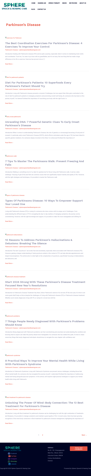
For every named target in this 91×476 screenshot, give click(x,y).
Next (84, 435)
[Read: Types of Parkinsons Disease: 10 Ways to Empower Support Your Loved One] (14, 195)
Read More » (9, 64)
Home (33, 3)
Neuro (64, 3)
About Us (83, 3)
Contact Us (42, 9)
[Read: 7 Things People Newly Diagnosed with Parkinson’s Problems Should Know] (12, 316)
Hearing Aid (42, 3)
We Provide (73, 3)
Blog (33, 9)
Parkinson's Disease (11, 50)
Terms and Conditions (78, 448)
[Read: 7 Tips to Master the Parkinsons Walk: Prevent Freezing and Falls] (11, 156)
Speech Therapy (54, 3)
